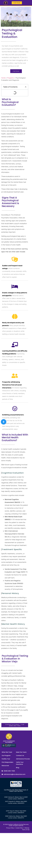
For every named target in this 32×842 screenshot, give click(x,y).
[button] (25, 87)
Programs (10, 78)
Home (3, 78)
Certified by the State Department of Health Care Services (16, 790)
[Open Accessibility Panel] (3, 422)
